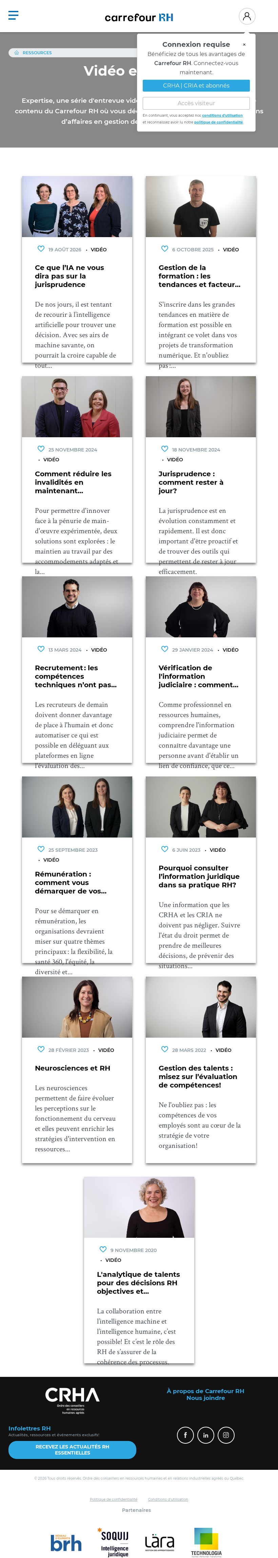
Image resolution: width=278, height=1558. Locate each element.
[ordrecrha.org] (72, 1401)
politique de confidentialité (218, 119)
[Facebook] (185, 1435)
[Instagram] (226, 1435)
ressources (37, 52)
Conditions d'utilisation (168, 1499)
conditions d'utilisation (222, 112)
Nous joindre (205, 1397)
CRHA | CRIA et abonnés (196, 82)
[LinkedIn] (205, 1435)
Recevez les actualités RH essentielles (72, 1450)
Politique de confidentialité (113, 1499)
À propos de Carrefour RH (205, 1391)
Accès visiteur (196, 100)
